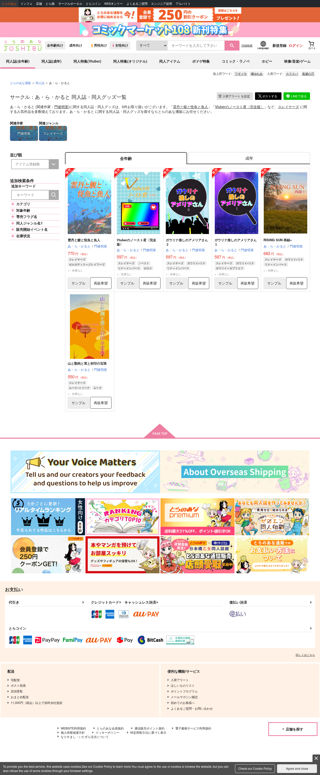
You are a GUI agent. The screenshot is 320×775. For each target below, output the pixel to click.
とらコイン (93, 4)
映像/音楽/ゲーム (297, 61)
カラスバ (292, 73)
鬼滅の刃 (308, 73)
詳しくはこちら (305, 655)
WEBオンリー (113, 4)
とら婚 (50, 4)
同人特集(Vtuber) (87, 61)
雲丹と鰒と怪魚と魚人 (190, 106)
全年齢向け (55, 45)
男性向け (100, 45)
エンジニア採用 (161, 4)
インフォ (26, 4)
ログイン (296, 45)
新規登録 (279, 45)
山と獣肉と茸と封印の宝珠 (87, 363)
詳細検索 (247, 45)
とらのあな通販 (20, 83)
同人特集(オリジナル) (130, 61)
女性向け (121, 45)
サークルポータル (70, 4)
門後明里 (61, 106)
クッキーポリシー (108, 732)
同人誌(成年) (52, 61)
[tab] (249, 158)
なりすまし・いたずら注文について (85, 736)
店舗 (39, 4)
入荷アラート (236, 96)
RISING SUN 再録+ (278, 239)
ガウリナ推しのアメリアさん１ (235, 241)
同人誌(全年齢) (18, 61)
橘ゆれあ (257, 73)
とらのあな (9, 4)
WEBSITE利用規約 (73, 728)
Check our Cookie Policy (255, 768)
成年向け (75, 45)
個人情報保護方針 (73, 732)
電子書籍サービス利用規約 (193, 728)
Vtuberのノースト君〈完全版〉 (239, 106)
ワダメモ (241, 73)
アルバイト (183, 4)
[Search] (54, 195)
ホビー (267, 61)
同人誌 (40, 83)
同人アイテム (169, 61)
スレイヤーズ (288, 106)
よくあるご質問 (137, 4)
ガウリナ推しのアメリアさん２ (187, 241)
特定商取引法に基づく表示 (148, 732)
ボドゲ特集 (201, 61)
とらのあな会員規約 (110, 728)
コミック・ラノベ (236, 61)
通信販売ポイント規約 (149, 728)
